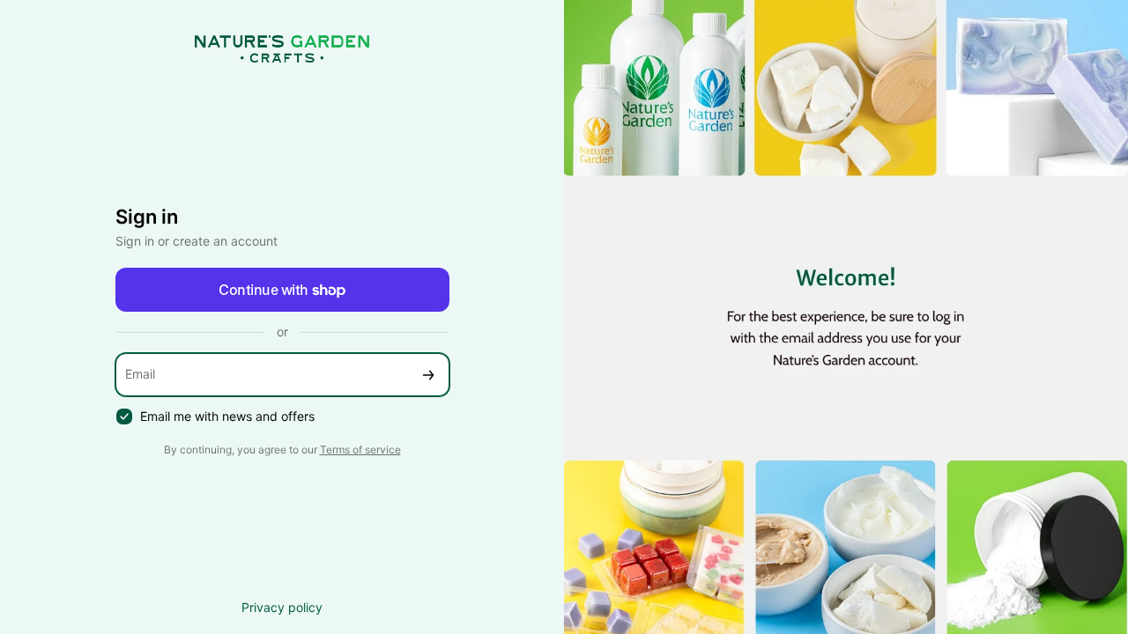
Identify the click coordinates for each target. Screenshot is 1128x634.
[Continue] (428, 374)
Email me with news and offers (227, 416)
